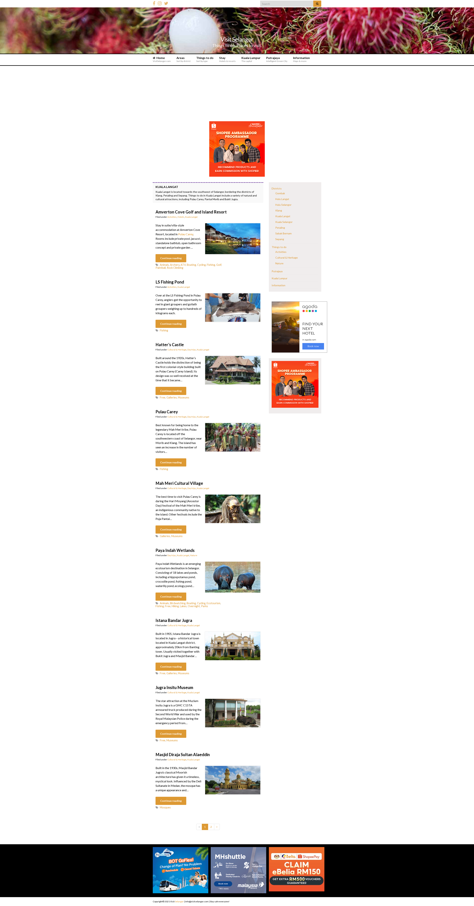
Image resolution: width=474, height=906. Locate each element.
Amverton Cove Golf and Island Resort (191, 211)
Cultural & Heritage (176, 349)
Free (162, 397)
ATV (183, 264)
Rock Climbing (175, 267)
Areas (183, 59)
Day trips (191, 349)
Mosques (165, 807)
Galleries (171, 397)
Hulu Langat (282, 199)
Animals (164, 264)
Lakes (183, 606)
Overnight (194, 606)
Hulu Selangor (283, 204)
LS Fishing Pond (170, 281)
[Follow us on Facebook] (154, 2)
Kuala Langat (191, 217)
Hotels (181, 217)
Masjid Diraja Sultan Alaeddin (183, 754)
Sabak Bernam (283, 233)
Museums (183, 397)
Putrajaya (276, 59)
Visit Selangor (237, 39)
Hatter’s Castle (170, 344)
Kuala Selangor (284, 221)
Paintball (161, 267)
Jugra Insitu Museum (174, 687)
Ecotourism (213, 603)
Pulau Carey (185, 234)
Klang (278, 210)
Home (162, 59)
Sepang (279, 239)
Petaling (280, 227)
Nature (193, 555)
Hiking (175, 606)
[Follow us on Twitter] (166, 2)
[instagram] (160, 2)
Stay (227, 59)
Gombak (280, 193)
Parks (204, 606)
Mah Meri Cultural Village (179, 483)
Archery (174, 264)
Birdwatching (178, 603)
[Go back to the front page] (237, 30)
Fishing (211, 264)
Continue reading (171, 258)
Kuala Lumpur (251, 59)
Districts (277, 188)
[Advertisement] (237, 93)
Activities (172, 217)
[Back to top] (465, 894)
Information (301, 59)
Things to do (204, 59)
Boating (191, 264)
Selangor (179, 901)
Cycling (201, 264)
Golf (218, 264)
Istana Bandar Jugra (174, 620)
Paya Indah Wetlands (175, 550)
